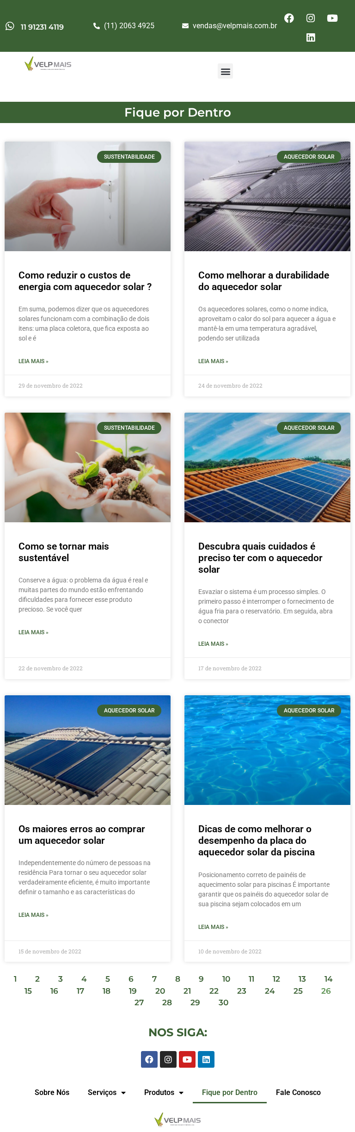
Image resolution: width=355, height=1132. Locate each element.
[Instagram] (310, 18)
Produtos (159, 1092)
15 (28, 991)
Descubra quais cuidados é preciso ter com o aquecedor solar (260, 558)
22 (214, 991)
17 (80, 991)
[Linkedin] (310, 37)
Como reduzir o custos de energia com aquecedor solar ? (85, 281)
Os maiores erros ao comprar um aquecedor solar (81, 834)
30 (223, 1002)
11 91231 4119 (42, 27)
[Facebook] (289, 18)
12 (276, 979)
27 (139, 1002)
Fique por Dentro (229, 1092)
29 (195, 1002)
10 (226, 979)
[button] (225, 71)
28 (167, 1002)
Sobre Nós (52, 1092)
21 (187, 991)
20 (160, 991)
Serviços (102, 1092)
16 (54, 991)
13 (302, 979)
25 (298, 991)
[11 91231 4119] (9, 26)
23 (241, 991)
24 (270, 991)
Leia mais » (33, 361)
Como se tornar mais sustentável (63, 552)
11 (251, 979)
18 (106, 991)
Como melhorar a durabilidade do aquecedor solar (263, 281)
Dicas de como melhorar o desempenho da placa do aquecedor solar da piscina (256, 840)
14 (328, 979)
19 (133, 991)
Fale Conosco (298, 1092)
